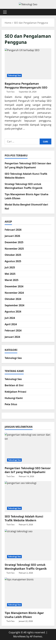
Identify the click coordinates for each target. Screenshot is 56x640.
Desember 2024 (14, 286)
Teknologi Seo (14, 75)
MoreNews (19, 636)
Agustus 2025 (13, 261)
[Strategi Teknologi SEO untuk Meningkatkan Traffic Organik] (28, 544)
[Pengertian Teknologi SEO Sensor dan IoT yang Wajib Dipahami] (28, 448)
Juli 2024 (10, 318)
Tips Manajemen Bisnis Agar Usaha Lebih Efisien (24, 615)
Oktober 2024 (13, 299)
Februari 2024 (13, 330)
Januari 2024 (12, 337)
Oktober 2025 (13, 255)
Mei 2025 (10, 274)
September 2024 (14, 305)
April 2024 (11, 324)
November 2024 (14, 292)
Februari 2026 (13, 229)
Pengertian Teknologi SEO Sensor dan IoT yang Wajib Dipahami (28, 470)
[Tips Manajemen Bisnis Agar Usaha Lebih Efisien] (28, 593)
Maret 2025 (11, 280)
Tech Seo (10, 91)
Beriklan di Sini (14, 385)
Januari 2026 (12, 236)
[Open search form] (50, 12)
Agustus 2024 (13, 311)
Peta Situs (11, 404)
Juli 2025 (10, 267)
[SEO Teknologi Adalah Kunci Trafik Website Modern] (28, 496)
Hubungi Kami (14, 398)
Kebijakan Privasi (15, 391)
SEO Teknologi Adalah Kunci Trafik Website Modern (24, 518)
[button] (5, 12)
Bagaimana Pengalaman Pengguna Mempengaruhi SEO (28, 63)
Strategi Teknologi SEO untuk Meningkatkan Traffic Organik (26, 566)
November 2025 (14, 248)
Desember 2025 (14, 242)
